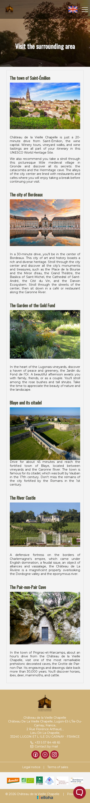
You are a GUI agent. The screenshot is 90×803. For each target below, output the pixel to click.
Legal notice (31, 767)
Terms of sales (57, 767)
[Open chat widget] (79, 792)
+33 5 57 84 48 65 (47, 742)
